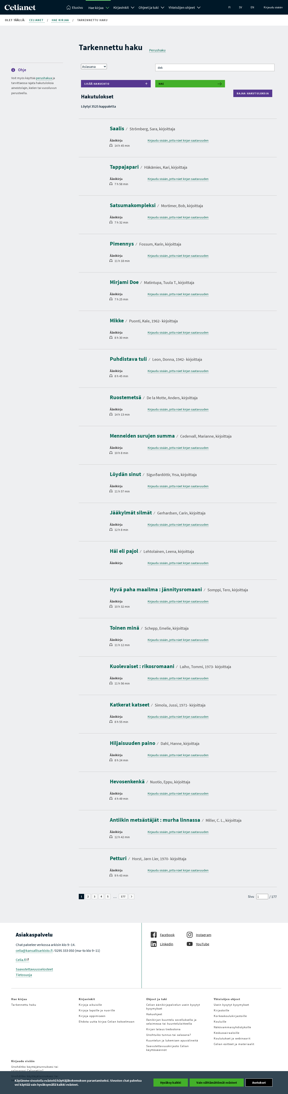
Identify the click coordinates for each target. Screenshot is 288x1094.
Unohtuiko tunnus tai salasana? (168, 1035)
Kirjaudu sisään (273, 7)
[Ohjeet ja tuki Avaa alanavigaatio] (163, 7)
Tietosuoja (24, 974)
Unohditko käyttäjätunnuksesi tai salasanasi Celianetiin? (34, 1068)
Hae (161, 83)
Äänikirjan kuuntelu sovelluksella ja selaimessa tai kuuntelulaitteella (171, 1021)
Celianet (36, 20)
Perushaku (157, 50)
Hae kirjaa (96, 7)
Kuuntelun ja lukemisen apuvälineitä (172, 1040)
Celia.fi (21, 959)
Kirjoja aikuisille (90, 1005)
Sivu (251, 896)
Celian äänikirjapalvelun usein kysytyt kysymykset (173, 1006)
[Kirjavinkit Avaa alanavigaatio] (133, 7)
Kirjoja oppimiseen (92, 1016)
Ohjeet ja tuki (149, 7)
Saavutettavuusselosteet (34, 969)
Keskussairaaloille (226, 1033)
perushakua (44, 78)
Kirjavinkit (121, 7)
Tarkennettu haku (23, 1005)
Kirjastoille (221, 1010)
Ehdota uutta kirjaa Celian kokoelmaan (107, 1021)
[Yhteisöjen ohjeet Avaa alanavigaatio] (199, 7)
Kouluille (220, 1021)
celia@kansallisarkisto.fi (34, 950)
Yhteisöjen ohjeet (182, 7)
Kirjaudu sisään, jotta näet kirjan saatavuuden (178, 140)
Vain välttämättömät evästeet (216, 1083)
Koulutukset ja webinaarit (232, 1038)
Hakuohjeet (154, 1014)
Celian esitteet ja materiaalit (234, 1044)
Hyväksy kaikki (170, 1083)
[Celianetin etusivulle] (20, 8)
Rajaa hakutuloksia (254, 93)
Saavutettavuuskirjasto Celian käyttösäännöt (167, 1048)
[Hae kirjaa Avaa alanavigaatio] (107, 8)
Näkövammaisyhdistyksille (232, 1027)
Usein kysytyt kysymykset (231, 1005)
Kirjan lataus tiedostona (163, 1029)
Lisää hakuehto (96, 83)
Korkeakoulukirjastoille (230, 1016)
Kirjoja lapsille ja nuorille (97, 1010)
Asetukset (259, 1083)
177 (124, 896)
